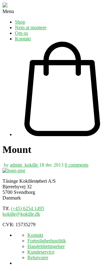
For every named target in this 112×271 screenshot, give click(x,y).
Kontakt (23, 38)
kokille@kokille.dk (21, 214)
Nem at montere (30, 27)
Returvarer (37, 257)
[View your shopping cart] (62, 89)
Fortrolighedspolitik (46, 240)
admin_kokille (24, 165)
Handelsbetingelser (46, 246)
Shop (20, 22)
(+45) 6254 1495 (27, 208)
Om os (21, 33)
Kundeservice (40, 252)
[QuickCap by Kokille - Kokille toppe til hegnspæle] (13, 170)
